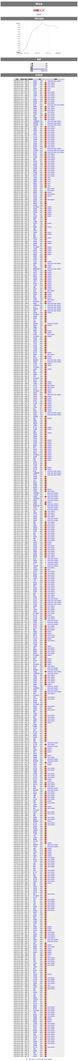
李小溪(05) (36, 247)
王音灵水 (35, 999)
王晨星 (35, 143)
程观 (34, 917)
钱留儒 (35, 912)
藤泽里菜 (35, 123)
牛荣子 (35, 474)
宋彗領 (35, 939)
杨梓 (34, 937)
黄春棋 (35, 770)
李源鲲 (35, 1045)
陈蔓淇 (35, 83)
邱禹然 (35, 502)
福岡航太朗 (36, 268)
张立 (34, 319)
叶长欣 (35, 88)
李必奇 (35, 945)
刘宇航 (35, 768)
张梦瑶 (35, 186)
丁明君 (35, 93)
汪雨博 (35, 95)
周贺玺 (35, 926)
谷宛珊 (35, 750)
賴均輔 (35, 504)
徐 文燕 (35, 509)
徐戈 (34, 925)
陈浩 (34, 739)
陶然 (34, 629)
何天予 (35, 90)
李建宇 (35, 946)
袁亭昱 (35, 890)
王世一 (35, 281)
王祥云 (35, 762)
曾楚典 (35, 101)
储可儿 (35, 272)
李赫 (34, 115)
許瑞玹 (35, 299)
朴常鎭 (35, 562)
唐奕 (34, 236)
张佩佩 (35, 1050)
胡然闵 (35, 1019)
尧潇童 (35, 952)
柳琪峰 (35, 839)
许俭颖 (35, 1041)
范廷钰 (35, 126)
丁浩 (34, 97)
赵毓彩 (35, 483)
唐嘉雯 (35, 165)
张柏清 (35, 243)
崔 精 (34, 104)
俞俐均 (35, 684)
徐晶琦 (35, 179)
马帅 (34, 511)
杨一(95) (35, 841)
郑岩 (34, 234)
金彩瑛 (35, 190)
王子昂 (35, 728)
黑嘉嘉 (35, 1017)
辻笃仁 (35, 507)
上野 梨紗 (35, 124)
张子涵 (35, 463)
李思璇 (35, 103)
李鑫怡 (35, 327)
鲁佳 (34, 447)
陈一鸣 (35, 401)
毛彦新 (35, 257)
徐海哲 (35, 110)
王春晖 (35, 633)
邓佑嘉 (35, 117)
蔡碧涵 (35, 292)
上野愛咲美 (36, 121)
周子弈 (35, 194)
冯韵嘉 (35, 205)
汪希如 (35, 128)
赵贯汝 (35, 230)
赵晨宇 (35, 1014)
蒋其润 (35, 826)
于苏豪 (35, 485)
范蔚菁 (35, 877)
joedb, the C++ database (46, 1059)
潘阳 (34, 265)
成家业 (35, 316)
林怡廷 (35, 203)
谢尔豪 (35, 467)
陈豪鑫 (35, 555)
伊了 (34, 564)
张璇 (34, 943)
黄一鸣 (35, 1003)
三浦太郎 (35, 494)
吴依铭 (35, 196)
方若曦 (35, 139)
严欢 (34, 835)
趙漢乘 (35, 620)
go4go (59, 81)
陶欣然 (35, 1021)
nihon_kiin (50, 81)
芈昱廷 (35, 691)
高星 (34, 86)
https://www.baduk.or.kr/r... (40, 69)
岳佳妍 (35, 283)
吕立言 (35, 638)
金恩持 (35, 81)
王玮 (34, 480)
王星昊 (35, 489)
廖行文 (35, 635)
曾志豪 (35, 828)
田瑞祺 (35, 919)
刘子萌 (35, 347)
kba (55, 81)
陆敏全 (35, 108)
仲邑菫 (35, 518)
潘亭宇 (35, 482)
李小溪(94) (36, 206)
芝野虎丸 (35, 323)
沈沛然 (35, 733)
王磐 (34, 228)
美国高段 (35, 416)
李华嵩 (35, 724)
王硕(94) (35, 830)
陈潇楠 (35, 318)
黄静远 (35, 832)
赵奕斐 (35, 84)
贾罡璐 (35, 700)
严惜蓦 (35, 221)
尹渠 (34, 864)
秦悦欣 (35, 735)
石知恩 (35, 144)
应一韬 (35, 637)
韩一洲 (35, 469)
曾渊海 (35, 773)
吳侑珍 (35, 188)
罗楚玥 (35, 157)
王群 (34, 863)
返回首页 (39, 14)
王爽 (34, 376)
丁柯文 (35, 92)
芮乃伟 (35, 99)
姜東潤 (35, 361)
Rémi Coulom (32, 1059)
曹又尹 (35, 175)
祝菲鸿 (35, 146)
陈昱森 (35, 737)
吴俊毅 (35, 119)
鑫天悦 (35, 245)
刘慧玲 (35, 288)
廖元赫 (35, 556)
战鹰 (34, 524)
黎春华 (35, 1007)
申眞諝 (35, 394)
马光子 (35, 950)
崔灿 (34, 321)
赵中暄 (35, 777)
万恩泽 (35, 239)
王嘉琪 (35, 966)
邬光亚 (35, 596)
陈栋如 (35, 915)
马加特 (35, 114)
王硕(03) (35, 569)
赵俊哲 (35, 997)
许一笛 (35, 514)
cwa (49, 83)
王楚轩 (35, 567)
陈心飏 (35, 174)
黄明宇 (35, 237)
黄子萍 (35, 341)
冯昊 (34, 994)
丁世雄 (35, 833)
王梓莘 (35, 680)
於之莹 (35, 135)
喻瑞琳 (35, 227)
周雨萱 (35, 374)
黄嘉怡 (35, 817)
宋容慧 (35, 392)
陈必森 (35, 487)
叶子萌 (35, 152)
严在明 (35, 837)
